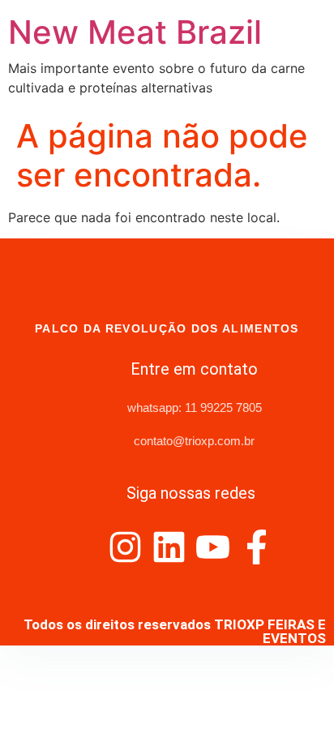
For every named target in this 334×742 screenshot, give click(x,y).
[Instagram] (125, 547)
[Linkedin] (169, 547)
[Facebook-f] (256, 547)
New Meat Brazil (135, 32)
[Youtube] (212, 547)
